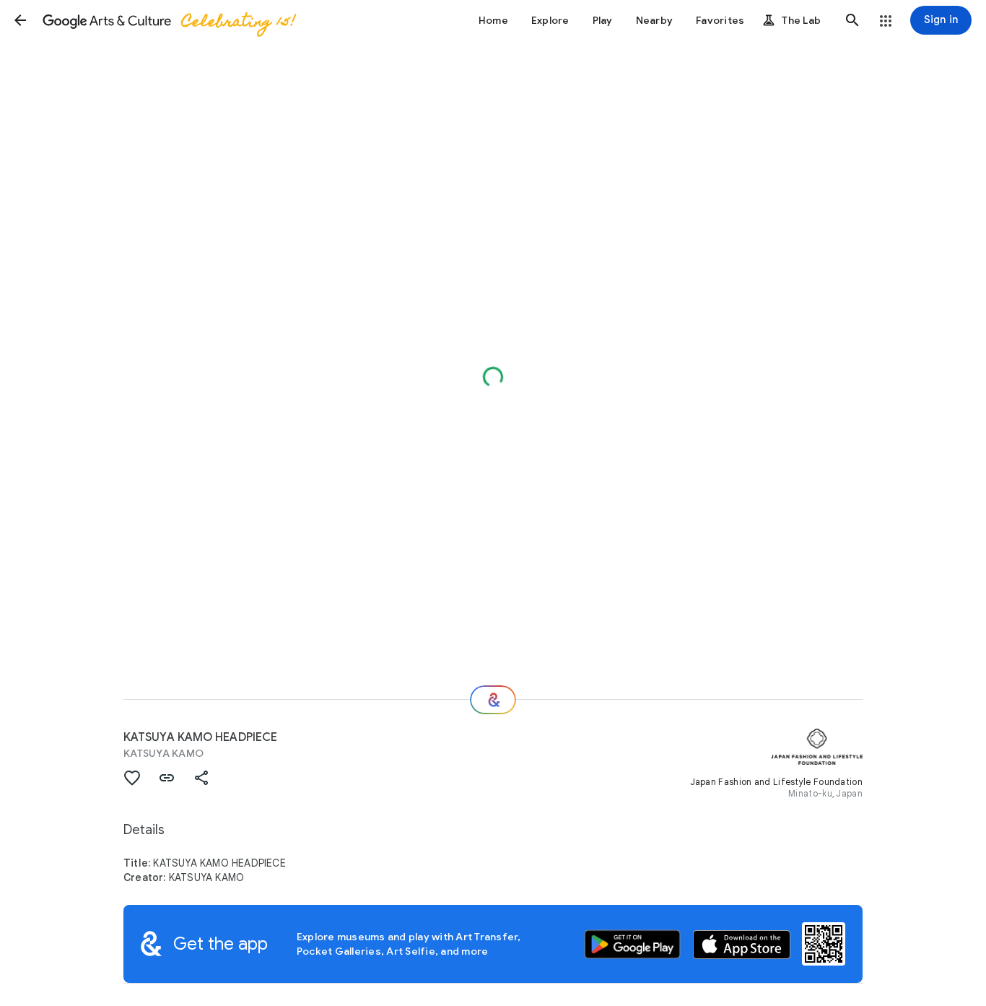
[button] (20, 20)
